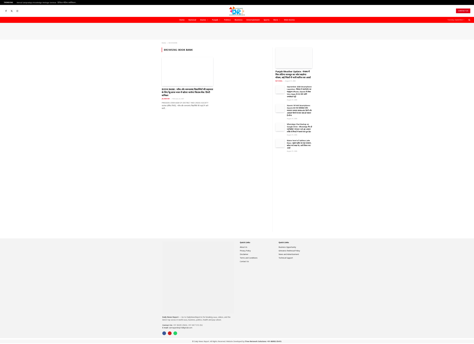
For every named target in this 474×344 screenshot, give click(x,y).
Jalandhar (166, 99)
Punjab (215, 20)
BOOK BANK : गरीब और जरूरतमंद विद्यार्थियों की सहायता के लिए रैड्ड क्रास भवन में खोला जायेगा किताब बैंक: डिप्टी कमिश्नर (187, 92)
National (192, 20)
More (275, 20)
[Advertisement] (237, 31)
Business (239, 20)
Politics (227, 20)
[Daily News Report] (237, 11)
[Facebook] (164, 333)
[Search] (469, 20)
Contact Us (463, 11)
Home (182, 20)
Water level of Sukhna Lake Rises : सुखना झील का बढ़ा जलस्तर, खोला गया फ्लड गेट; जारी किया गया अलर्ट (299, 144)
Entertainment (253, 20)
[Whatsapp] (175, 333)
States (203, 20)
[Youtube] (170, 333)
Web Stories (289, 20)
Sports (266, 20)
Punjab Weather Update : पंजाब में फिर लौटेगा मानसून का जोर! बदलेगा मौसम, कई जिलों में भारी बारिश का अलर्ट (293, 74)
